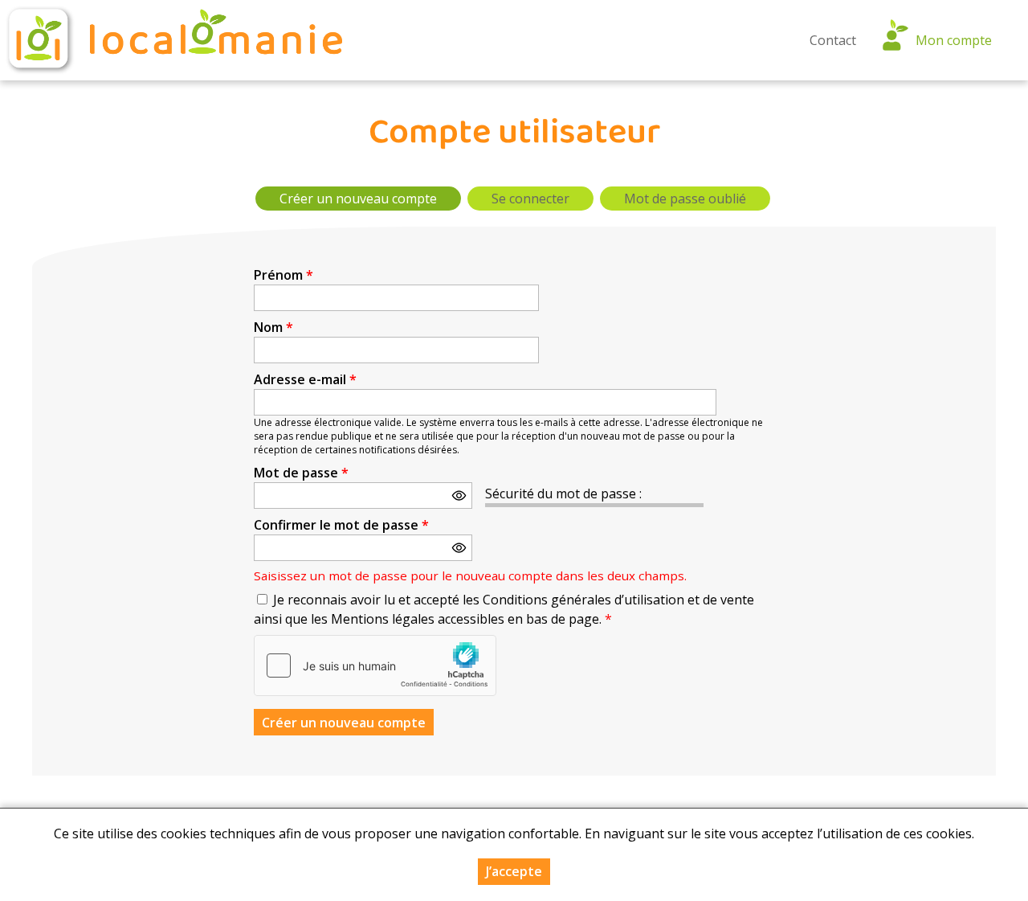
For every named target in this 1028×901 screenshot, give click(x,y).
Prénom (283, 275)
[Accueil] (172, 40)
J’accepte (514, 871)
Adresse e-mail (305, 379)
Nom (273, 327)
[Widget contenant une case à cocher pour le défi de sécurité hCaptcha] (375, 665)
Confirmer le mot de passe (341, 525)
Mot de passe (301, 472)
